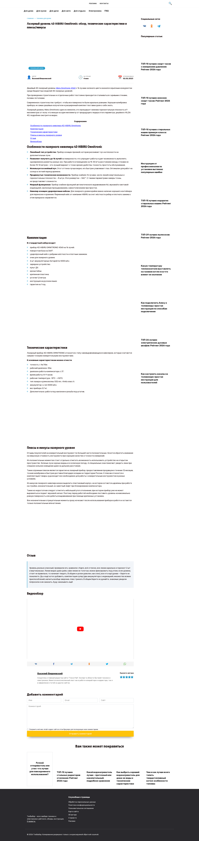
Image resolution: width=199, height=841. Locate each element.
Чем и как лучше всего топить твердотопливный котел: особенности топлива (158, 778)
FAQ (107, 10)
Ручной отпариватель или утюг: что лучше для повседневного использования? (39, 769)
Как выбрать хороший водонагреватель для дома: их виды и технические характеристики (128, 778)
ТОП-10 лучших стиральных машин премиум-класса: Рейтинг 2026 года (155, 132)
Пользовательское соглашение (81, 808)
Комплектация (36, 129)
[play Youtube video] (80, 629)
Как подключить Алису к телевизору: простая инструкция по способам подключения (154, 307)
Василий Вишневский (50, 673)
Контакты (104, 3)
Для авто (66, 10)
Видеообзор (36, 141)
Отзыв (33, 138)
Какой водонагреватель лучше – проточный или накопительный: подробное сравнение (99, 776)
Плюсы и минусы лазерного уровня (46, 135)
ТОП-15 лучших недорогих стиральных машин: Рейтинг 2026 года (156, 203)
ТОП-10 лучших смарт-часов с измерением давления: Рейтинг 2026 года (156, 67)
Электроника (95, 10)
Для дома (28, 10)
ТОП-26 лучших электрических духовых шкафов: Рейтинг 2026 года (155, 343)
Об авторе (72, 815)
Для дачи (54, 10)
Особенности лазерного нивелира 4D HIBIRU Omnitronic (55, 126)
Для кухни (41, 10)
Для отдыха (80, 10)
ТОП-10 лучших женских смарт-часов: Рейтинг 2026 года (155, 101)
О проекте (72, 818)
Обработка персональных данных (82, 802)
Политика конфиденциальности (81, 805)
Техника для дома (36, 68)
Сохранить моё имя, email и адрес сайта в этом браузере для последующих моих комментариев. (63, 729)
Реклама (93, 3)
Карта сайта (73, 812)
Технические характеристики (43, 132)
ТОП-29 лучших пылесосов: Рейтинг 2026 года (155, 236)
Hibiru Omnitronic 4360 (66, 88)
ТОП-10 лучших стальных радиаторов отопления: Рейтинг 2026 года (68, 776)
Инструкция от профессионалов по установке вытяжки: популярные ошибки (152, 167)
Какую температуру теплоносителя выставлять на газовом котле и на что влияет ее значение (156, 270)
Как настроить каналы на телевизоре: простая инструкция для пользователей (154, 378)
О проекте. (31, 821)
